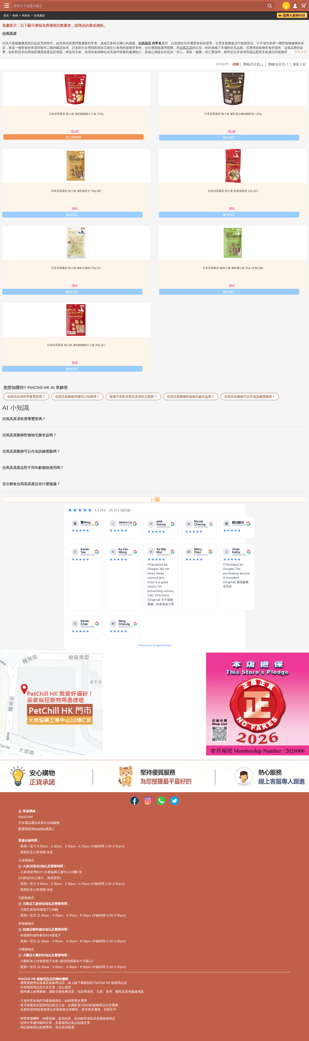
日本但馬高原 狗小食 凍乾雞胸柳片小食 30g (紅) (76, 345)
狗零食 (26, 15)
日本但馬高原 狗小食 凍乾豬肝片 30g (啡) (76, 191)
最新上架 (299, 64)
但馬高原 (39, 15)
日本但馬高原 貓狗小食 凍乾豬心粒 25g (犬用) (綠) (233, 268)
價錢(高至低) (253, 64)
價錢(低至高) (278, 64)
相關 (236, 64)
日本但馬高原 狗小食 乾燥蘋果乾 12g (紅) (233, 191)
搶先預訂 (229, 137)
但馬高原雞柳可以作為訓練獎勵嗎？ (249, 396)
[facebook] (134, 797)
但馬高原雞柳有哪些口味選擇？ (77, 396)
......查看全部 (298, 52)
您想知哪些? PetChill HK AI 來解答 (35, 387)
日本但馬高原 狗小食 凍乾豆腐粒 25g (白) (76, 268)
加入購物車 (73, 137)
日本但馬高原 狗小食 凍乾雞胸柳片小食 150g (76, 113)
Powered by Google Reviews (154, 645)
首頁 (6, 15)
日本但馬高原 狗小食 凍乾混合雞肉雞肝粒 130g (232, 113)
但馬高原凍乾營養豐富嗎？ (26, 396)
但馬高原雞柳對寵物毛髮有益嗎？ (190, 396)
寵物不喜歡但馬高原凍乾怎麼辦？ (133, 396)
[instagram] (148, 797)
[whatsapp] (161, 797)
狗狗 (15, 15)
